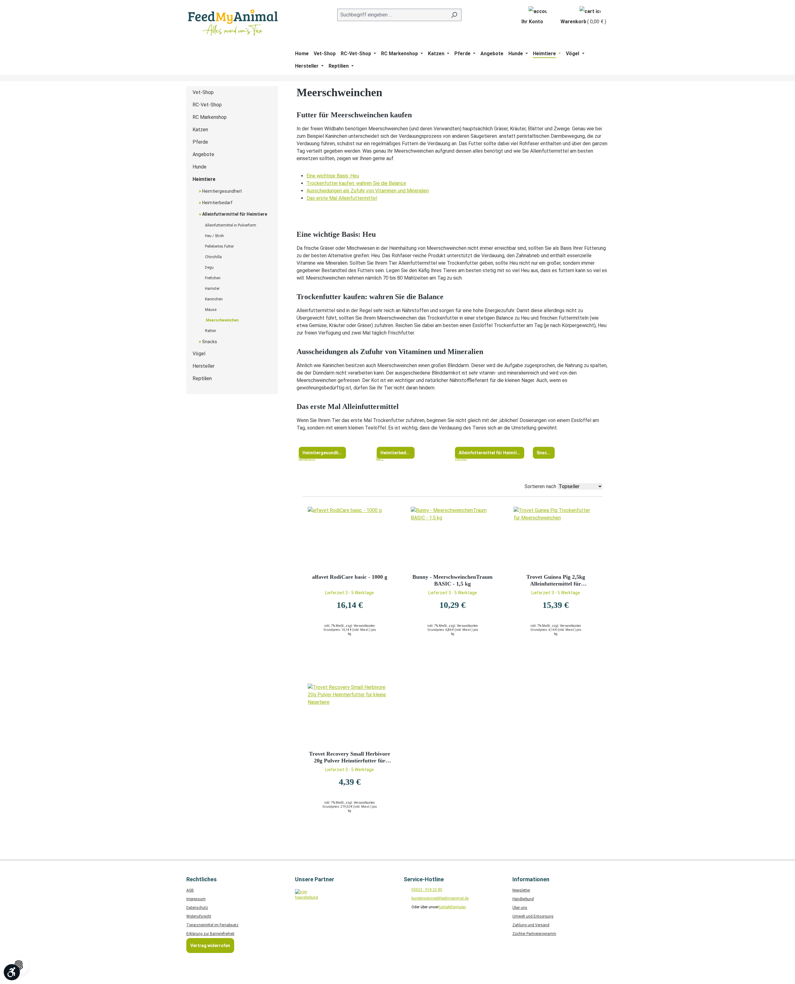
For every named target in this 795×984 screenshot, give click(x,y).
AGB (190, 890)
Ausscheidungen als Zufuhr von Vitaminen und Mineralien (368, 191)
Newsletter (521, 890)
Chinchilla (213, 257)
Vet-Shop (203, 92)
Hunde (200, 167)
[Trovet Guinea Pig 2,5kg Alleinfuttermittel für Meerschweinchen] (555, 538)
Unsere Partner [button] (314, 879)
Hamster (212, 288)
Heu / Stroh (214, 236)
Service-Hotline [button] (424, 879)
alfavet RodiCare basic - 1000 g (349, 577)
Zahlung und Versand (530, 925)
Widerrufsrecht (198, 916)
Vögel (199, 354)
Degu (209, 267)
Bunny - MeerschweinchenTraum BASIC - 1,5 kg (452, 580)
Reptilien (202, 378)
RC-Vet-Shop (207, 105)
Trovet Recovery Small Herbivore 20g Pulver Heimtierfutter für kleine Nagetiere (349, 757)
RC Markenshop (210, 117)
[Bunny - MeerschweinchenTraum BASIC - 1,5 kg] (453, 538)
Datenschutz (197, 907)
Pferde (200, 142)
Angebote (203, 154)
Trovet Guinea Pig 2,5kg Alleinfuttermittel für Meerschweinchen (555, 580)
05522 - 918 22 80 (426, 889)
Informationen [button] (530, 879)
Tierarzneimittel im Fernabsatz (212, 925)
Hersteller (204, 366)
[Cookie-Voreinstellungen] (18, 965)
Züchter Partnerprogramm (534, 934)
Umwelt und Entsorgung (532, 916)
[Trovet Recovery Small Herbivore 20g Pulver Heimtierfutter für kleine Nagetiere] (350, 715)
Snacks (209, 341)
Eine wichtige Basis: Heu (333, 176)
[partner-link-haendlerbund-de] (305, 899)
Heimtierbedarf (217, 202)
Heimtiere (204, 179)
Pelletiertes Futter (219, 246)
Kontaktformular (452, 907)
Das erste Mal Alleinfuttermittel (342, 198)
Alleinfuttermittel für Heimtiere (234, 214)
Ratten (210, 331)
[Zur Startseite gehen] (232, 22)
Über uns (519, 907)
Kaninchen (214, 299)
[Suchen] (454, 15)
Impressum (196, 899)
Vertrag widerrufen (210, 945)
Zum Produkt (349, 658)
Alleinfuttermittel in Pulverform (230, 225)
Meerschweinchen (221, 320)
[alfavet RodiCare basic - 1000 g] (350, 538)
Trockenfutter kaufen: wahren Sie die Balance (356, 183)
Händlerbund (523, 899)
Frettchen (212, 278)
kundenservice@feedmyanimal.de (440, 898)
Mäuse (210, 310)
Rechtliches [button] (201, 879)
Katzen (200, 130)
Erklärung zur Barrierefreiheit (210, 934)
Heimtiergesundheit (221, 191)
